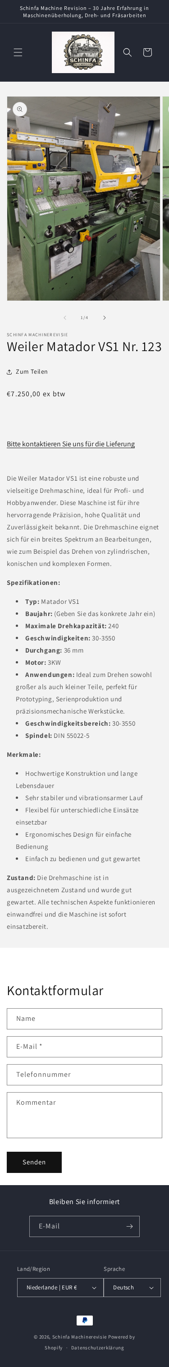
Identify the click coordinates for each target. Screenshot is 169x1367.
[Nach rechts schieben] (104, 318)
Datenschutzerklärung (97, 1347)
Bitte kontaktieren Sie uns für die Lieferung (71, 444)
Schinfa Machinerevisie (79, 1337)
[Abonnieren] (129, 1226)
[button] (18, 52)
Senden (34, 1162)
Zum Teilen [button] (32, 371)
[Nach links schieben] (65, 318)
